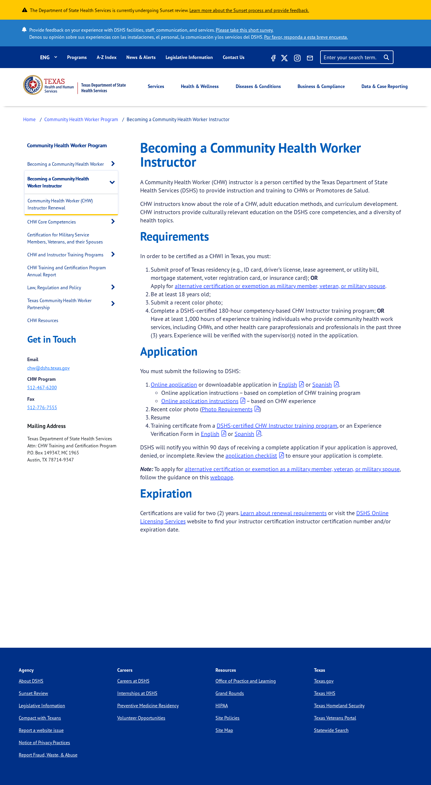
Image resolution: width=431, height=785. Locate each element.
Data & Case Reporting (385, 86)
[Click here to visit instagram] (297, 59)
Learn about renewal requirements (283, 513)
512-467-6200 (42, 387)
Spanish (322, 384)
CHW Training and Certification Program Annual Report (66, 271)
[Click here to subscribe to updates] (310, 59)
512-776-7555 (42, 407)
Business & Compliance (321, 86)
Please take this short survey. (244, 30)
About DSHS (31, 681)
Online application (174, 384)
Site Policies (228, 718)
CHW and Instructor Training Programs (65, 255)
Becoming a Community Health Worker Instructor (58, 182)
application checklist (251, 455)
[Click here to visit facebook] (272, 59)
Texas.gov (324, 681)
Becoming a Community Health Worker (65, 164)
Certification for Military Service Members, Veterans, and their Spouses (65, 238)
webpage (221, 477)
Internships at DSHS (137, 693)
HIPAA (222, 705)
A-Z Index (106, 57)
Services (156, 86)
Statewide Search (331, 730)
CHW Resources (42, 320)
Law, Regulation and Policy (54, 287)
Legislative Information (189, 57)
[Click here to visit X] (284, 59)
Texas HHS (324, 693)
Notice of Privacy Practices (44, 742)
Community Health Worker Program (81, 119)
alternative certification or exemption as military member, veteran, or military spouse (280, 286)
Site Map (224, 730)
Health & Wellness (200, 86)
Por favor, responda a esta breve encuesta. (306, 37)
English (288, 384)
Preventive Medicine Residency (148, 705)
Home (29, 119)
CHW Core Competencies (51, 222)
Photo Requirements (227, 409)
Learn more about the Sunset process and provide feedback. (249, 10)
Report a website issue (41, 730)
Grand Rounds (230, 693)
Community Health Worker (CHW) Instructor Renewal (60, 204)
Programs (77, 57)
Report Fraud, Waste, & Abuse (48, 755)
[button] (114, 164)
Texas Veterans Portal (335, 718)
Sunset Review (33, 693)
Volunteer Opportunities (141, 718)
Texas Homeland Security (339, 705)
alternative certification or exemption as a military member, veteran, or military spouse (292, 469)
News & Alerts (141, 57)
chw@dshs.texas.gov (48, 368)
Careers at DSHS (133, 681)
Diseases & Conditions (258, 86)
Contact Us (234, 57)
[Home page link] (74, 85)
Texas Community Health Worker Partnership (59, 303)
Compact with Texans (40, 718)
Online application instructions (199, 401)
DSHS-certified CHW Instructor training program (277, 425)
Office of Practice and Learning (246, 681)
